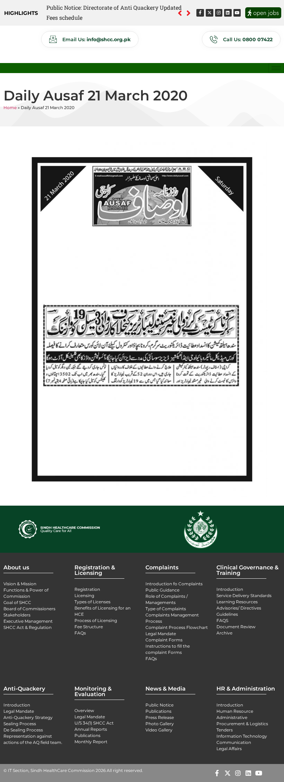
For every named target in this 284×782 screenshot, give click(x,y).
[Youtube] (237, 13)
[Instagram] (219, 13)
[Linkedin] (228, 13)
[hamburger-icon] (276, 68)
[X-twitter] (209, 13)
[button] (188, 12)
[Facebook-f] (200, 13)
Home (10, 107)
